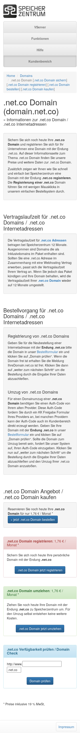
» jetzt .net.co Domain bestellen (33, 519)
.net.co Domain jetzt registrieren (40, 570)
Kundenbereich (40, 61)
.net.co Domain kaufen (38, 89)
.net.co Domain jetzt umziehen (40, 628)
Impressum (66, 727)
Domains (26, 75)
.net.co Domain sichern (50, 80)
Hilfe (40, 50)
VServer (40, 27)
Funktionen (40, 38)
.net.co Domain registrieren (27, 84)
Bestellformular (47, 352)
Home (11, 75)
